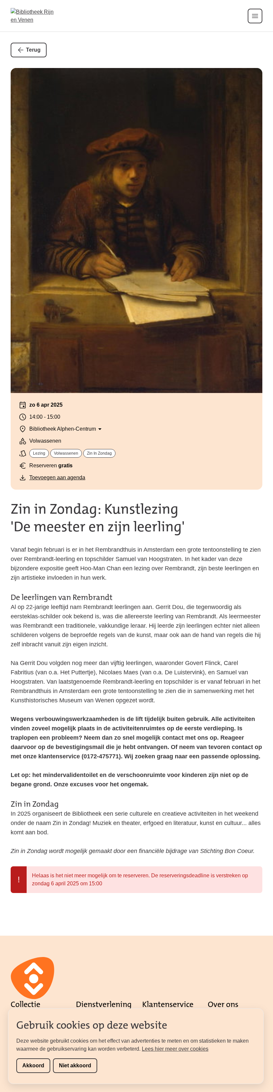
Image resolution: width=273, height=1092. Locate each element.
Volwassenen (66, 453)
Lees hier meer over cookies (175, 1049)
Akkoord (33, 1065)
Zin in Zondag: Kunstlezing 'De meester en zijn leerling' (98, 518)
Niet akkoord (75, 1065)
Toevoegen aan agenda (57, 477)
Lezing (39, 453)
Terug (33, 50)
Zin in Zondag (99, 453)
